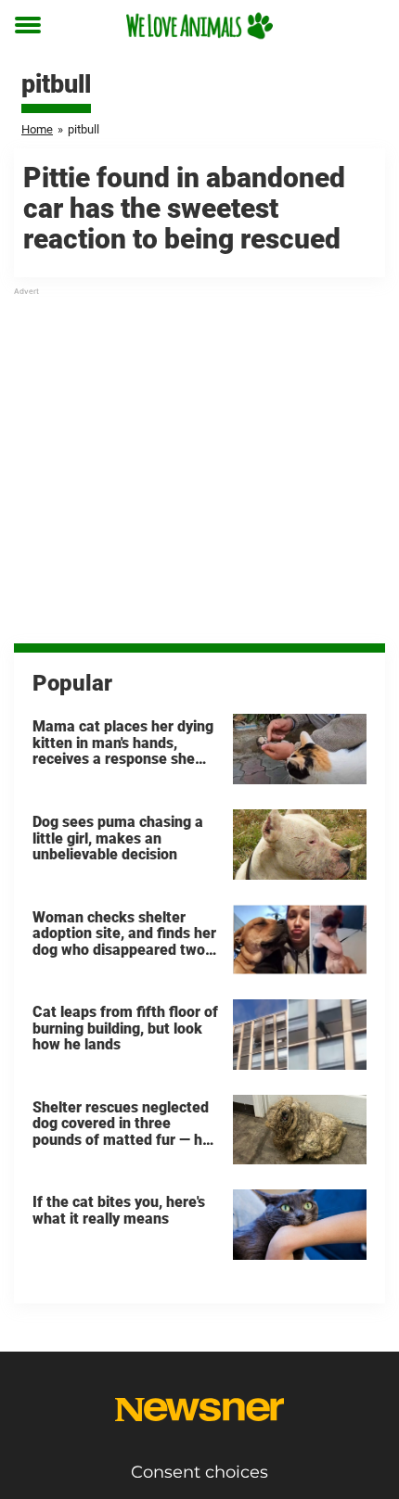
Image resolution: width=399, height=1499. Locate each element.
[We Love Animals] (199, 25)
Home (37, 129)
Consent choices (199, 1472)
